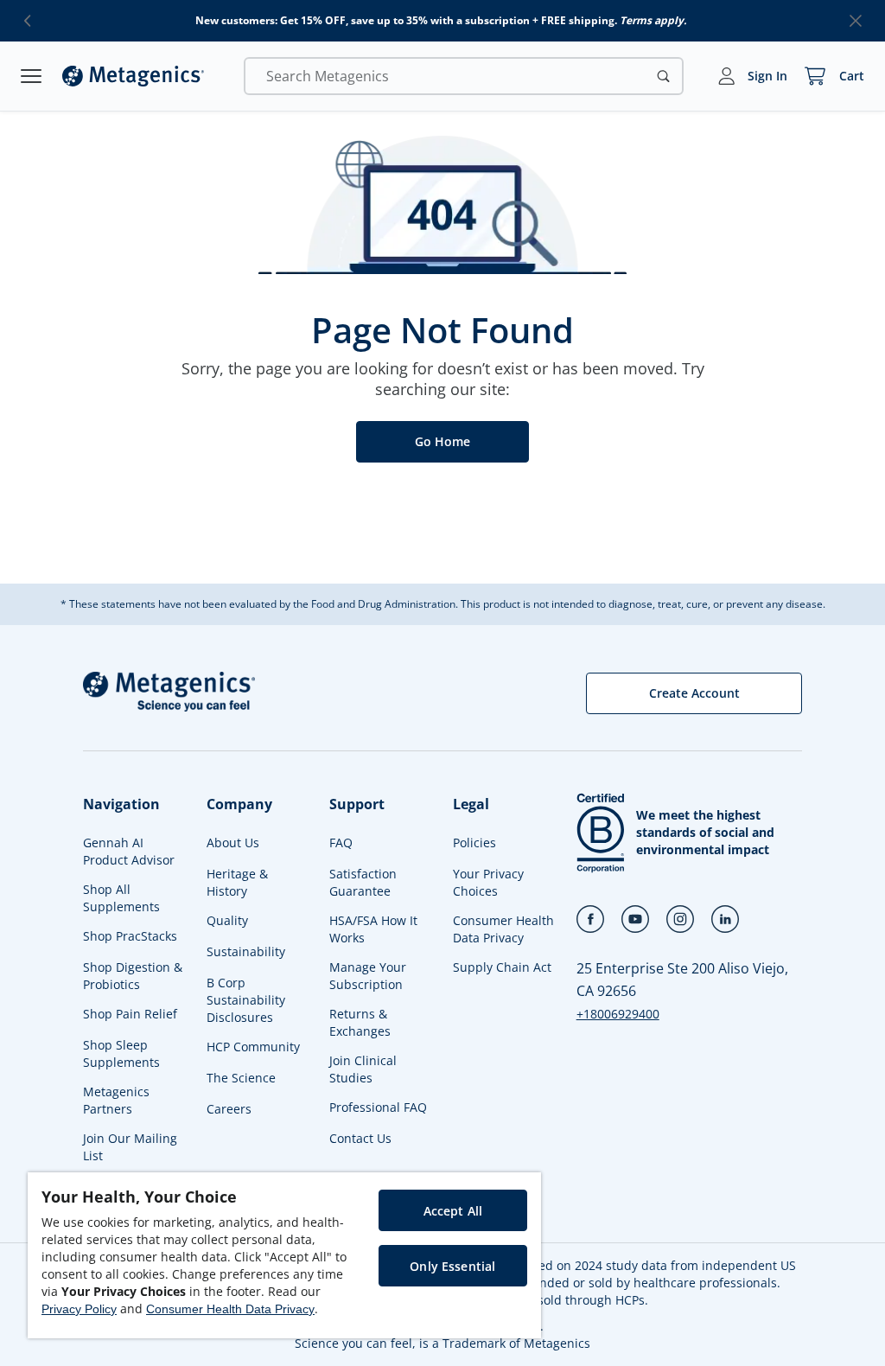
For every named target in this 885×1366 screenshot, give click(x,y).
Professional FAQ (378, 1107)
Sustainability (246, 951)
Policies (474, 842)
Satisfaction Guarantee (363, 882)
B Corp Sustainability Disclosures (246, 999)
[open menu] (31, 76)
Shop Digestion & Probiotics (132, 976)
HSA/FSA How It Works (373, 929)
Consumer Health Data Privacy (503, 929)
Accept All (452, 1211)
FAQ (341, 842)
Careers (229, 1109)
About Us (233, 842)
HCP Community (253, 1046)
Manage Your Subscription (367, 976)
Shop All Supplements (121, 898)
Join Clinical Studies (363, 1069)
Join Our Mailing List (130, 1147)
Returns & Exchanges (360, 1022)
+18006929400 (617, 1013)
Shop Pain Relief (130, 1013)
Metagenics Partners (116, 1100)
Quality (227, 920)
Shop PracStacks (130, 936)
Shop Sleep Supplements (121, 1053)
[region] (284, 1255)
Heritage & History (237, 882)
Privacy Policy (79, 1309)
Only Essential (452, 1266)
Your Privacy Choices (488, 882)
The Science (241, 1077)
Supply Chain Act (502, 967)
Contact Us (360, 1138)
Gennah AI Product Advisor (129, 851)
